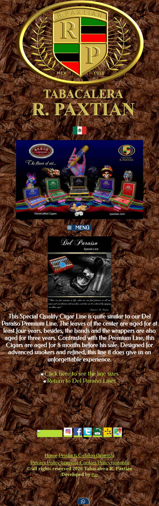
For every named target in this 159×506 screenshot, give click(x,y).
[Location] (117, 433)
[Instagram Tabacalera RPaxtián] (68, 433)
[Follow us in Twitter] (88, 433)
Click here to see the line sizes (81, 373)
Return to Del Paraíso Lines (81, 380)
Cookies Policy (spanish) (104, 463)
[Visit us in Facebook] (78, 433)
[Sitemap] (108, 433)
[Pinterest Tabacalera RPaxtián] (49, 433)
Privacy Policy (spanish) (54, 463)
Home (51, 455)
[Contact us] (97, 433)
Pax (95, 474)
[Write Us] (83, 501)
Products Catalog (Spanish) (86, 455)
